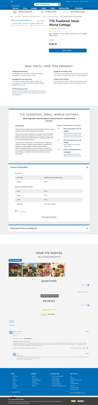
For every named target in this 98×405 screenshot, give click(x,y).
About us (34, 376)
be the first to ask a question (49, 295)
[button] (15, 270)
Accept (73, 401)
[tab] (83, 291)
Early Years (15, 8)
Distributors (34, 382)
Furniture (43, 8)
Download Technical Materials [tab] (23, 228)
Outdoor (52, 8)
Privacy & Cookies (55, 380)
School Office (15, 385)
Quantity (51, 40)
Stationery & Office (64, 8)
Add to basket (67, 50)
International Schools (36, 380)
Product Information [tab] (19, 167)
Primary (25, 8)
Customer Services (75, 1)
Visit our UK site (35, 384)
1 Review (58, 31)
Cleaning (14, 387)
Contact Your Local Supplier (84, 1)
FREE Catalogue (68, 1)
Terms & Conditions (56, 382)
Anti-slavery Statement (56, 384)
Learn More (80, 401)
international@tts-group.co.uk (79, 392)
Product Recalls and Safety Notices (59, 385)
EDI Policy (34, 385)
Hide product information (49, 217)
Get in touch (34, 378)
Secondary (34, 8)
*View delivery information (15, 391)
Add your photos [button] (16, 260)
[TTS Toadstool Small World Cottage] (28, 20)
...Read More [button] (40, 345)
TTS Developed (79, 8)
